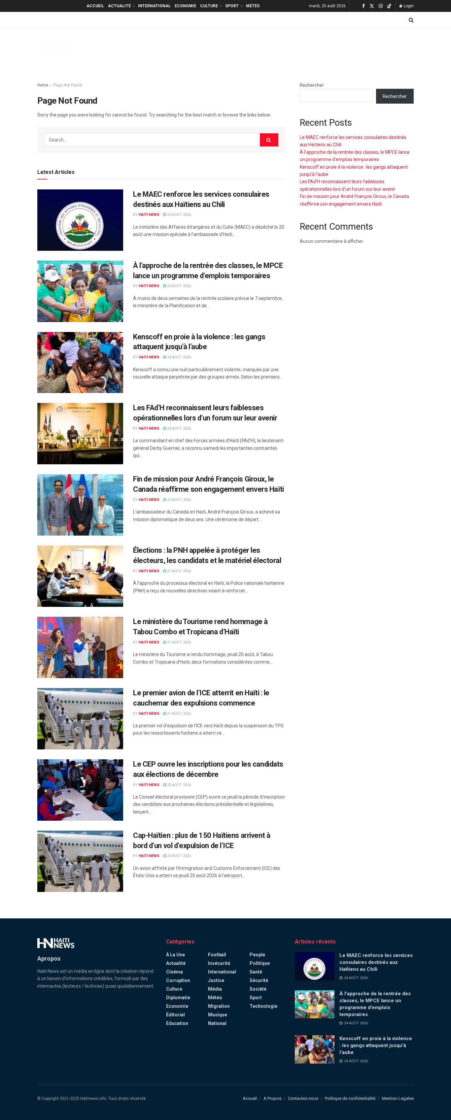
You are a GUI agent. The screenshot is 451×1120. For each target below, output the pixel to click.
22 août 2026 (178, 500)
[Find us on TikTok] (389, 6)
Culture (209, 6)
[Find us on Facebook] (363, 6)
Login (408, 6)
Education (177, 1023)
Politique (260, 963)
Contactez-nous (303, 1098)
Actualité (119, 6)
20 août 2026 (178, 785)
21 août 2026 (178, 571)
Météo (253, 6)
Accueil (95, 6)
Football (217, 954)
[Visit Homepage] (55, 50)
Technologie (263, 1006)
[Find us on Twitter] (371, 6)
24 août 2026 (178, 215)
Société (258, 989)
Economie (185, 6)
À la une (175, 954)
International (154, 6)
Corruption (178, 980)
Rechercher (312, 85)
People (257, 954)
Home (42, 85)
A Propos (272, 1098)
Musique (217, 1014)
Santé (256, 971)
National (217, 1023)
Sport (232, 6)
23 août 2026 (178, 428)
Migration (219, 1006)
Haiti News (149, 215)
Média (215, 989)
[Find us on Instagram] (381, 6)
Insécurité (219, 963)
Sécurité (259, 980)
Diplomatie (178, 997)
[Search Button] (411, 20)
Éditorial (175, 1014)
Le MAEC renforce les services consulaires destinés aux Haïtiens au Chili (376, 962)
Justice (216, 980)
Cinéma (174, 971)
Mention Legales (398, 1098)
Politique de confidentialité (350, 1098)
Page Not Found (67, 85)
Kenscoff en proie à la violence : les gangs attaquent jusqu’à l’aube (375, 1045)
